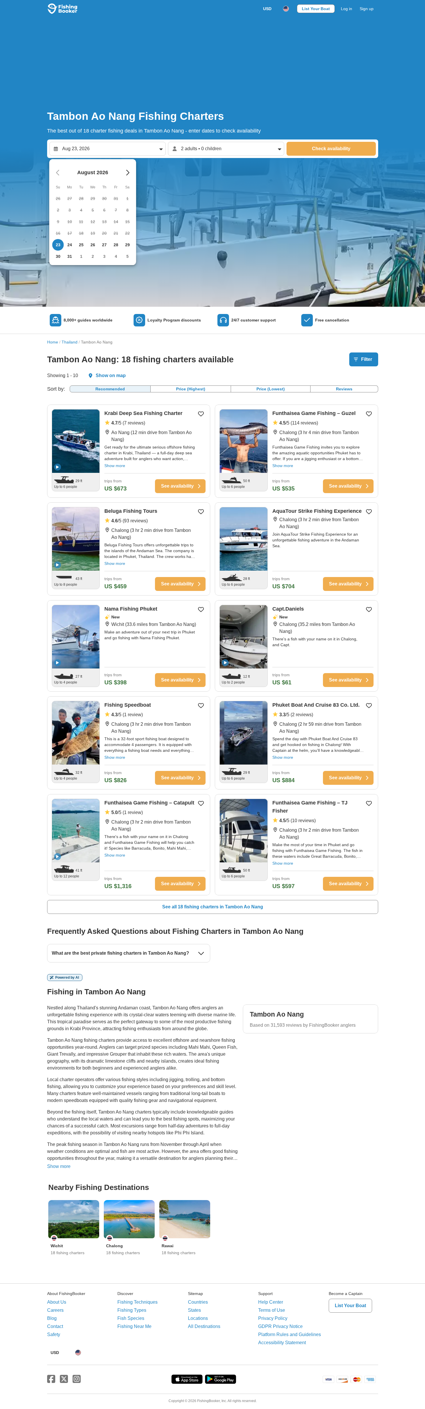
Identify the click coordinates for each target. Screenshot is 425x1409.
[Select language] (286, 8)
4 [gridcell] (116, 256)
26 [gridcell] (92, 245)
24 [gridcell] (69, 245)
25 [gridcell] (81, 245)
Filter (366, 359)
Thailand (69, 342)
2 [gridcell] (93, 256)
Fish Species (130, 1318)
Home (52, 342)
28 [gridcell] (116, 245)
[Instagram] (77, 1379)
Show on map (111, 375)
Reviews (344, 389)
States (194, 1310)
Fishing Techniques (137, 1302)
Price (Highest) (190, 389)
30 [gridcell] (58, 256)
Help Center (270, 1302)
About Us (56, 1302)
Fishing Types (131, 1310)
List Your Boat (316, 8)
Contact (55, 1326)
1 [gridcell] (81, 256)
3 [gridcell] (104, 256)
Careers (55, 1310)
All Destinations (204, 1326)
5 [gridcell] (127, 256)
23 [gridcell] (58, 245)
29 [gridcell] (127, 245)
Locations (198, 1318)
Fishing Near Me (134, 1326)
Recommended (110, 389)
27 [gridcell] (104, 245)
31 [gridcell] (69, 256)
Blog (52, 1318)
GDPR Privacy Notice (280, 1326)
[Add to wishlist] (201, 413)
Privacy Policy (272, 1318)
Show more (114, 465)
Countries (198, 1302)
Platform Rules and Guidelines (289, 1334)
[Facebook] (51, 1379)
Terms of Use (271, 1310)
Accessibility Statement (282, 1342)
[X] (64, 1379)
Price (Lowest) (270, 389)
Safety (53, 1334)
